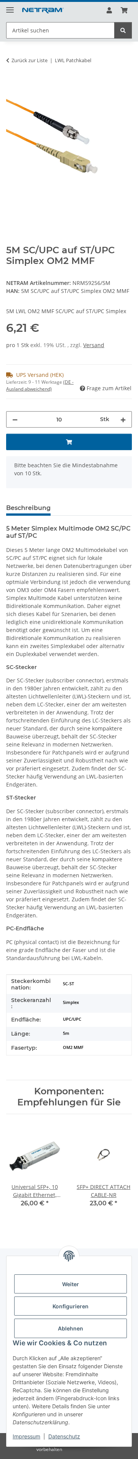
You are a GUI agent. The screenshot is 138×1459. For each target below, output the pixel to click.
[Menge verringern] (15, 419)
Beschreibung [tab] (28, 508)
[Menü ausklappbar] (10, 6)
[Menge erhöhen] (123, 419)
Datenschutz (64, 1436)
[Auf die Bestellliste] (12, 84)
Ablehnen (70, 1328)
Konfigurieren (71, 1306)
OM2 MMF (73, 1047)
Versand (93, 345)
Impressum (26, 1436)
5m (66, 1033)
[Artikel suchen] (123, 30)
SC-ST (68, 983)
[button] (109, 10)
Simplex (71, 1002)
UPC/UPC (72, 1019)
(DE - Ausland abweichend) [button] (40, 385)
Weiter (70, 1284)
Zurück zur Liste (30, 60)
